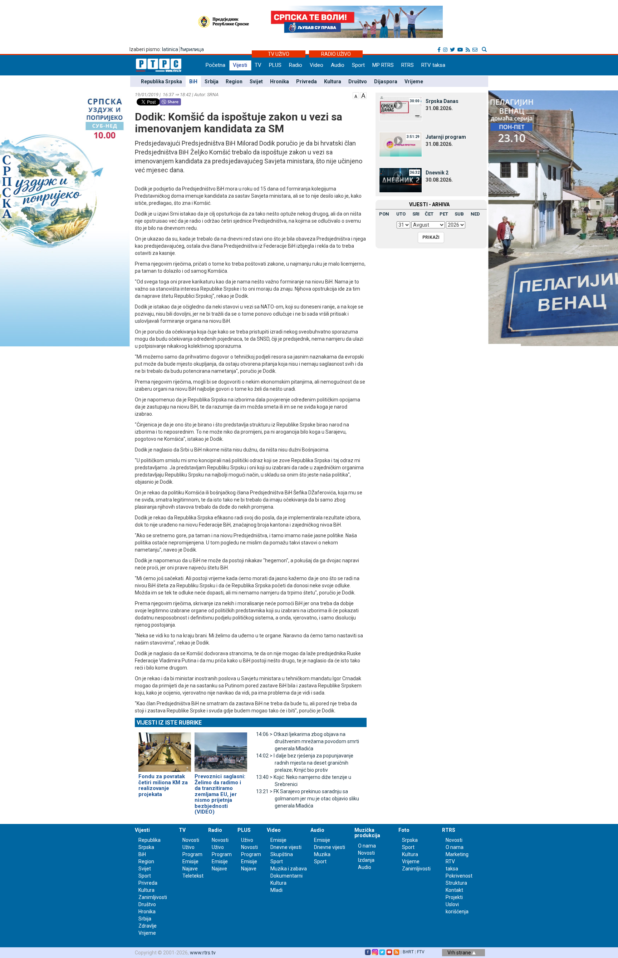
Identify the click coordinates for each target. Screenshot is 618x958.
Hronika (279, 81)
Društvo (357, 81)
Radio (295, 65)
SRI (416, 214)
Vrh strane (459, 952)
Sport (358, 65)
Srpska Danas (442, 101)
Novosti (190, 840)
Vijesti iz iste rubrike (169, 722)
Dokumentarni (286, 876)
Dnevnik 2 (437, 173)
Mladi (276, 890)
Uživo (188, 847)
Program (192, 854)
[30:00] (401, 108)
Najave (190, 868)
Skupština (281, 854)
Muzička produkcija (367, 832)
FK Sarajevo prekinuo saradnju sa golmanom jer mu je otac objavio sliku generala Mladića (307, 799)
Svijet (256, 81)
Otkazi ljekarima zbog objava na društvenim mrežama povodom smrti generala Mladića (307, 741)
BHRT (408, 951)
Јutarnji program (446, 137)
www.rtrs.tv (203, 952)
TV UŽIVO (278, 54)
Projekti (454, 897)
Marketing (457, 854)
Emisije (190, 861)
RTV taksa (433, 65)
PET (444, 214)
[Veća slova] (363, 95)
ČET (429, 214)
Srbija (212, 81)
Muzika (322, 854)
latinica (170, 49)
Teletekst (192, 876)
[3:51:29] (401, 144)
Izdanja (366, 860)
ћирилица (192, 49)
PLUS (275, 65)
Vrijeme (413, 81)
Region (234, 81)
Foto (403, 830)
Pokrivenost (459, 876)
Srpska (410, 840)
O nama (367, 846)
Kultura (332, 81)
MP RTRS (383, 65)
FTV (421, 951)
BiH (193, 81)
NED (475, 214)
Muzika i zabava (288, 868)
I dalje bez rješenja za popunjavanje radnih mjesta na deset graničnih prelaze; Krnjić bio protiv (304, 763)
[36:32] (401, 180)
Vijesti (240, 65)
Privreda (306, 81)
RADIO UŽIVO (336, 54)
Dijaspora (385, 81)
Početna (215, 65)
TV (258, 65)
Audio (337, 65)
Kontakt (454, 890)
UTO (401, 214)
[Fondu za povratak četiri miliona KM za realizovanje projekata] (164, 749)
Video (316, 65)
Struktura (456, 883)
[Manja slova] (356, 95)
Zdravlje (147, 926)
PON (384, 214)
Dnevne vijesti (285, 847)
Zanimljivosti (152, 897)
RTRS (407, 65)
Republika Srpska (161, 81)
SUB (459, 214)
